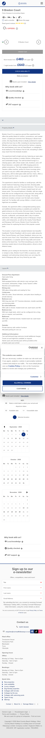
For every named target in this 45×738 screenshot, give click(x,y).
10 (16, 438)
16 (4, 512)
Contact (8, 704)
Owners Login (6, 712)
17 (23, 475)
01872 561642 (4, 3)
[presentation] (6, 42)
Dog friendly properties (11, 688)
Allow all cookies (22, 383)
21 (12, 479)
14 (23, 508)
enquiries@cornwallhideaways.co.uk (18, 631)
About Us (17, 704)
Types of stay (8, 697)
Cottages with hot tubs (11, 691)
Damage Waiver (28, 704)
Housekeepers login (21, 712)
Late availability (9, 684)
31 (23, 483)
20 (8, 479)
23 (19, 479)
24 (23, 479)
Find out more (35, 716)
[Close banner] (42, 347)
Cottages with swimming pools (14, 695)
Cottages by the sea (10, 693)
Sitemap (7, 699)
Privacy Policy (33, 610)
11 (19, 438)
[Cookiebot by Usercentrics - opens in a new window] (29, 347)
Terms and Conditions (9, 714)
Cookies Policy (14, 366)
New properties (9, 682)
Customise (34, 377)
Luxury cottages (9, 686)
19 (4, 479)
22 (16, 479)
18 (12, 512)
